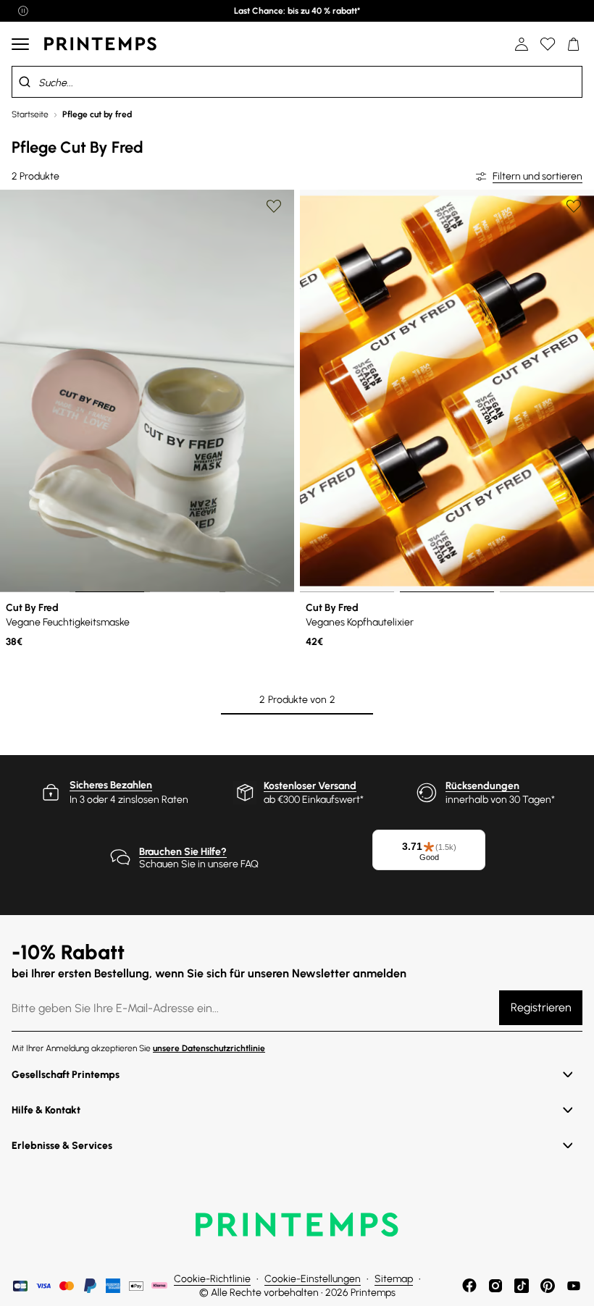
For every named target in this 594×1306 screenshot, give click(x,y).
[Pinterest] (547, 1285)
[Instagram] (495, 1285)
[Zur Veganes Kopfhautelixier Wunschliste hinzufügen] (574, 206)
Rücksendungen (482, 786)
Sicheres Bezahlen (111, 785)
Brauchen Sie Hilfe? (183, 852)
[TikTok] (521, 1285)
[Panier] (573, 44)
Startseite (30, 114)
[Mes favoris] (547, 44)
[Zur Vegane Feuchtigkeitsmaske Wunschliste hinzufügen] (274, 206)
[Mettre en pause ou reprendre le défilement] (23, 11)
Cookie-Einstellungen (312, 1279)
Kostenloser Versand (310, 786)
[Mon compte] (521, 44)
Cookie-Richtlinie (212, 1279)
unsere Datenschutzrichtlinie (209, 1048)
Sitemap (394, 1279)
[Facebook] (469, 1285)
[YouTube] (573, 1285)
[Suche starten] (24, 81)
